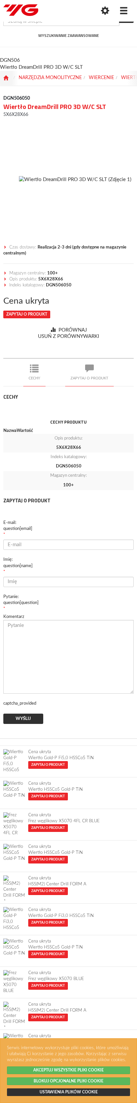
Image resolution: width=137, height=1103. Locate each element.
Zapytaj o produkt (26, 314)
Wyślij (23, 719)
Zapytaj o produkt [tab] (89, 378)
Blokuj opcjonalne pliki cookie (68, 1081)
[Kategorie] (123, 11)
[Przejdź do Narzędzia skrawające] (6, 78)
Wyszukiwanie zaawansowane (68, 35)
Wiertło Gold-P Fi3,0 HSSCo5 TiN (61, 916)
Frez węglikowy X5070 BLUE (56, 979)
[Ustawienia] (105, 11)
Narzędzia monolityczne (50, 77)
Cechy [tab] (34, 378)
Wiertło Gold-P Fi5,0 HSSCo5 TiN (61, 758)
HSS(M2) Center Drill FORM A (57, 884)
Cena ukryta (26, 301)
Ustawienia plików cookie (69, 1092)
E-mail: (17, 526)
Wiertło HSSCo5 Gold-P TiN (55, 789)
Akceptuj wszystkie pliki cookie (68, 1070)
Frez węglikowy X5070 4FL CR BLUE (64, 821)
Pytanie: (21, 600)
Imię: (18, 562)
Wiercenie (101, 77)
